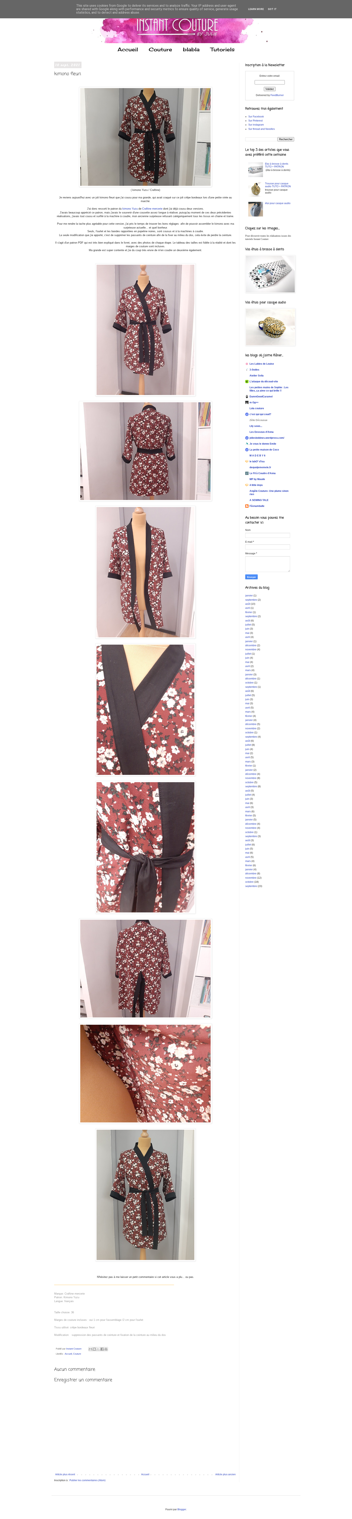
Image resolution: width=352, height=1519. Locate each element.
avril (247, 608)
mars (248, 670)
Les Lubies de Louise (262, 363)
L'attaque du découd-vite (264, 381)
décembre (250, 645)
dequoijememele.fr (260, 467)
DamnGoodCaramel (261, 396)
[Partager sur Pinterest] (106, 1349)
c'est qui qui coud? (260, 414)
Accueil (128, 49)
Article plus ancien (225, 1474)
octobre (249, 682)
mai (247, 633)
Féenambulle (257, 506)
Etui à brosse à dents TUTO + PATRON (276, 165)
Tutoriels (222, 49)
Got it (272, 9)
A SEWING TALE (259, 500)
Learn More (256, 9)
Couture (160, 49)
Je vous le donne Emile (263, 443)
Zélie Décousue (258, 420)
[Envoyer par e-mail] (90, 1349)
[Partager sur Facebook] (102, 1349)
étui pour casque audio (277, 203)
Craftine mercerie (152, 208)
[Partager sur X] (98, 1349)
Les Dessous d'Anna (262, 432)
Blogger (181, 1509)
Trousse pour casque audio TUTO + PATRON (278, 185)
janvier (249, 595)
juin (247, 628)
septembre (251, 599)
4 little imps (256, 485)
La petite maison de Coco (264, 449)
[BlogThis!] (94, 1349)
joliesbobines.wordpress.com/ (267, 437)
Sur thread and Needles (261, 129)
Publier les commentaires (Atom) (87, 1480)
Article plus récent (65, 1474)
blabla (191, 49)
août (247, 604)
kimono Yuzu (130, 208)
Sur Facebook (256, 116)
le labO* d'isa (257, 461)
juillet (248, 624)
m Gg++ (254, 402)
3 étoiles (254, 369)
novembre (250, 649)
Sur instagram (256, 124)
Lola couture (257, 408)
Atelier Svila (257, 375)
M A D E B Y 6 (257, 455)
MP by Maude (257, 479)
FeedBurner (277, 95)
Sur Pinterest (255, 120)
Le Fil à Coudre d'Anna (263, 473)
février (248, 612)
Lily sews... (256, 426)
